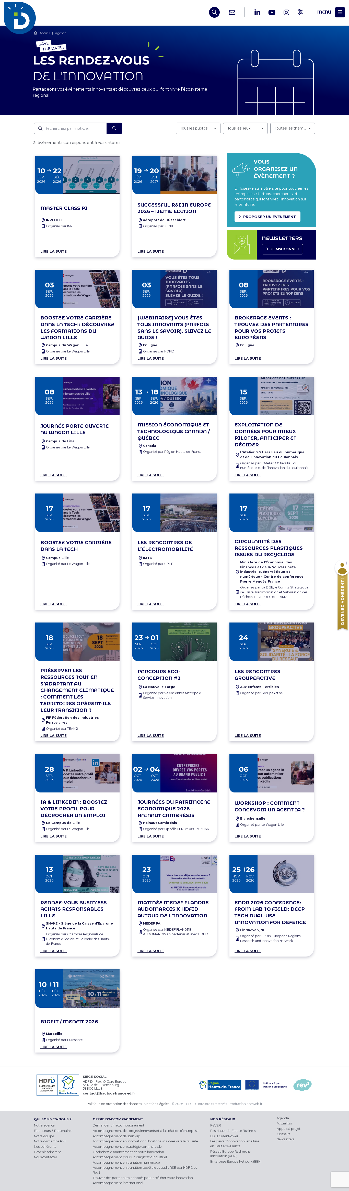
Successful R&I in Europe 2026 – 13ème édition (174, 208)
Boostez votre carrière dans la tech (76, 546)
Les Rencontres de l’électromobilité (165, 546)
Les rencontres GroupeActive (257, 675)
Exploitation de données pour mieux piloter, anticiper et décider (265, 434)
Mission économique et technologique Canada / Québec (173, 431)
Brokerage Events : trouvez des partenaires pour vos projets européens (271, 327)
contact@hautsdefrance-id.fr (109, 1093)
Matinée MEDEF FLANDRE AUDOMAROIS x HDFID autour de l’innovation (173, 909)
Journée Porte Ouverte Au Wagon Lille (74, 429)
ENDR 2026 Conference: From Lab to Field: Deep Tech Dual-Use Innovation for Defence (270, 912)
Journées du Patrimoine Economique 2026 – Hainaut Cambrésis (173, 808)
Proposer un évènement (269, 216)
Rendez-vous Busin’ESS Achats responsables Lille (73, 909)
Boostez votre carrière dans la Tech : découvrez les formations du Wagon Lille (77, 327)
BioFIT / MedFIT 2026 (69, 1022)
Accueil (45, 33)
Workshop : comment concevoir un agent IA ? (270, 806)
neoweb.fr (254, 1104)
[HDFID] (21, 12)
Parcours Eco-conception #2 (159, 675)
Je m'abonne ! (285, 249)
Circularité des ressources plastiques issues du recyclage (269, 548)
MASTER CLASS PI (63, 208)
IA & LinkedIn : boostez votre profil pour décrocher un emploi (73, 808)
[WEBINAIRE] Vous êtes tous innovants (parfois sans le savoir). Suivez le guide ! (174, 327)
